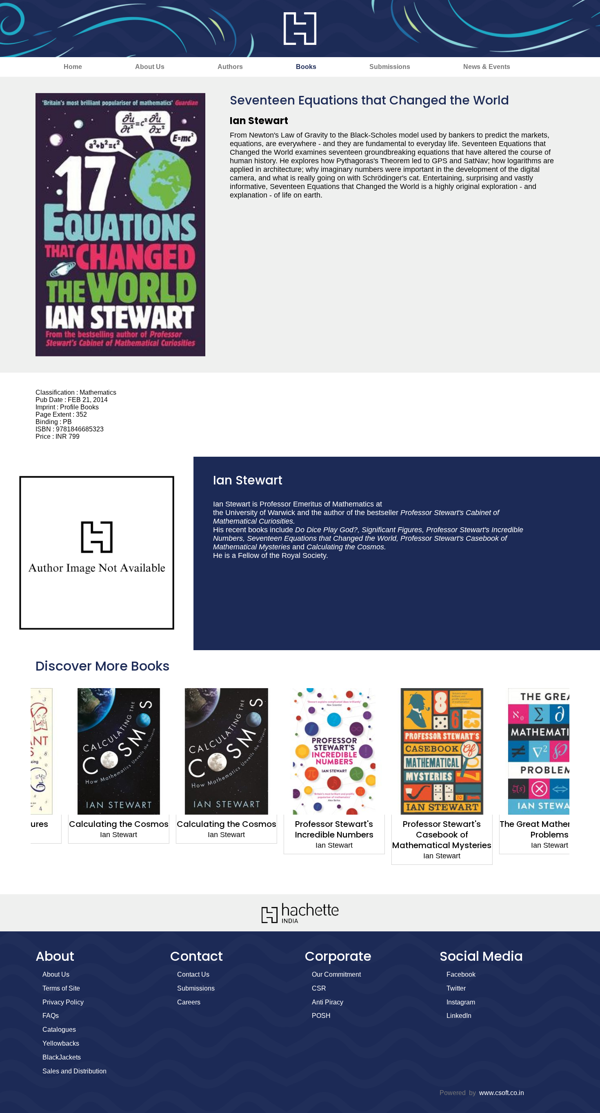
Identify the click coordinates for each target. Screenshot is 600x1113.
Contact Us (193, 974)
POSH (321, 1015)
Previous (20, 787)
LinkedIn (459, 1015)
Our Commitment (336, 974)
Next (579, 787)
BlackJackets (61, 1057)
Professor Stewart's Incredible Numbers (300, 829)
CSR (319, 988)
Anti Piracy (327, 1002)
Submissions (389, 66)
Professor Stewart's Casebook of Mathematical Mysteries (408, 835)
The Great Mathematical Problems (516, 829)
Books (306, 66)
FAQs (50, 1015)
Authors (230, 66)
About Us (149, 66)
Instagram (461, 1002)
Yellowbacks (60, 1043)
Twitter (456, 988)
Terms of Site (61, 988)
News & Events (486, 66)
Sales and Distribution (74, 1071)
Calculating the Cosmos (84, 824)
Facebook (461, 974)
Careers (188, 1002)
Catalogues (59, 1029)
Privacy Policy (63, 1002)
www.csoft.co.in (501, 1092)
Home (73, 66)
